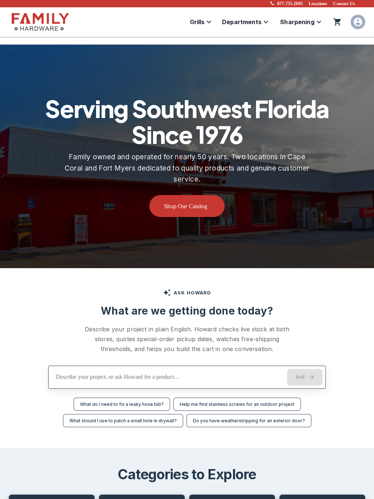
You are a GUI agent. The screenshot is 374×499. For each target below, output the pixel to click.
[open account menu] (358, 22)
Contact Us (344, 3)
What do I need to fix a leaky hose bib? (122, 404)
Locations (318, 3)
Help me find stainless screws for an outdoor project (237, 404)
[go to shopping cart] (337, 22)
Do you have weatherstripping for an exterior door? (249, 420)
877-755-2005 (290, 3)
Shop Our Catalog (185, 206)
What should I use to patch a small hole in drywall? (123, 420)
